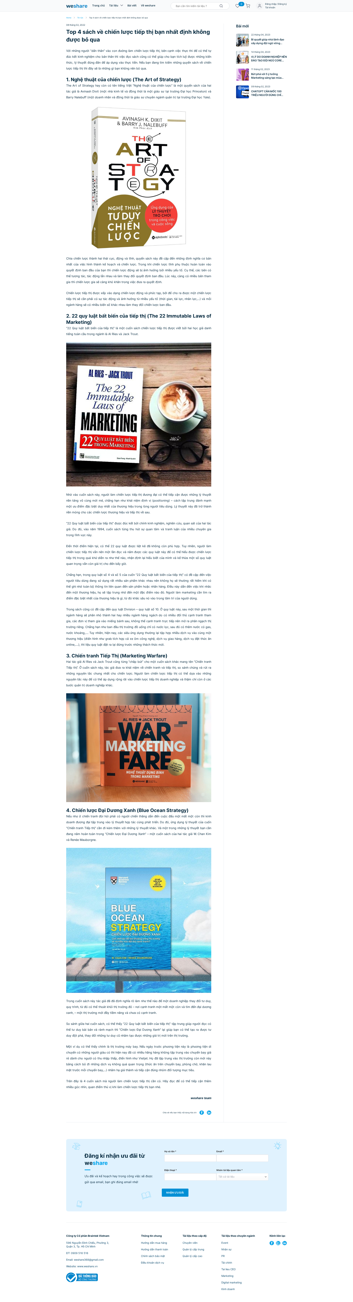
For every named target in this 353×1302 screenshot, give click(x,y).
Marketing (227, 1275)
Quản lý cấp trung (193, 1249)
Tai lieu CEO (228, 1269)
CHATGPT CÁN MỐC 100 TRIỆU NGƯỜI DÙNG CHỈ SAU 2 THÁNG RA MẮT (266, 93)
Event (224, 1242)
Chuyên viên (190, 1242)
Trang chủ (98, 5)
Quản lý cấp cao (192, 1256)
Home (68, 18)
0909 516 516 (79, 1253)
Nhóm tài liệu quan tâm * (229, 1170)
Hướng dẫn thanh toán (154, 1249)
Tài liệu (113, 5)
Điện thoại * (170, 1170)
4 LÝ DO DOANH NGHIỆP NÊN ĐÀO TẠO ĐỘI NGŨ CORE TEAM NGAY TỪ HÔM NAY (269, 58)
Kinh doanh (228, 1289)
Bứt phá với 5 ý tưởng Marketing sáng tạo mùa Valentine (266, 76)
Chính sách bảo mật (153, 1256)
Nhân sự (226, 1249)
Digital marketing (231, 1282)
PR (223, 1256)
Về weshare (148, 5)
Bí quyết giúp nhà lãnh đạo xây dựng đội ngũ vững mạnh (267, 41)
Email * (220, 1151)
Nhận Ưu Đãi (175, 1192)
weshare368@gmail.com (89, 1259)
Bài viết (132, 5)
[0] (237, 6)
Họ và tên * (170, 1151)
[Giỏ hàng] (248, 6)
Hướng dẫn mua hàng (154, 1242)
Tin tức (80, 18)
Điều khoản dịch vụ (152, 1262)
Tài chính (226, 1262)
